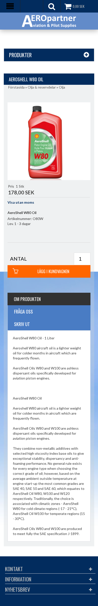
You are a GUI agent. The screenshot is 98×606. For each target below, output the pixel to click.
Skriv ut (22, 324)
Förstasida (16, 87)
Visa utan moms (21, 202)
